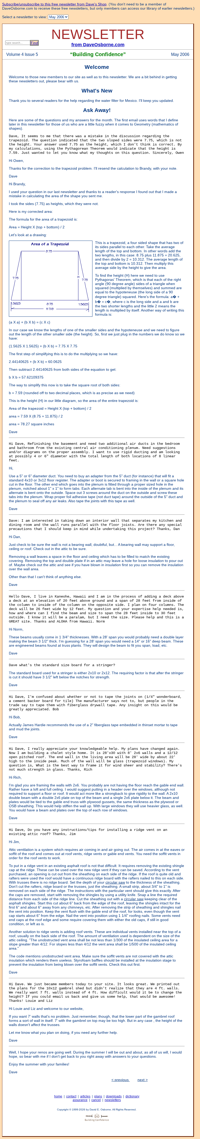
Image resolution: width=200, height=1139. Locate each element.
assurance (80, 1100)
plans (98, 1096)
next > (143, 1080)
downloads (114, 1096)
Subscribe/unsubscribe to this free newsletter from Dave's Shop (54, 4)
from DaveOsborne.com (97, 44)
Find (34, 43)
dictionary (132, 1096)
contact (71, 1096)
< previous (120, 1080)
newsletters (113, 1100)
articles (85, 1096)
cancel (96, 1100)
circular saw (115, 882)
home (58, 1096)
